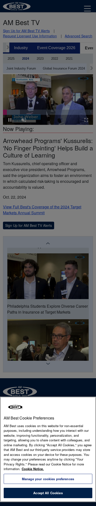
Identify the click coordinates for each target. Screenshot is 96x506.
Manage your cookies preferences (48, 479)
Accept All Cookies (48, 493)
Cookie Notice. (33, 468)
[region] (48, 449)
